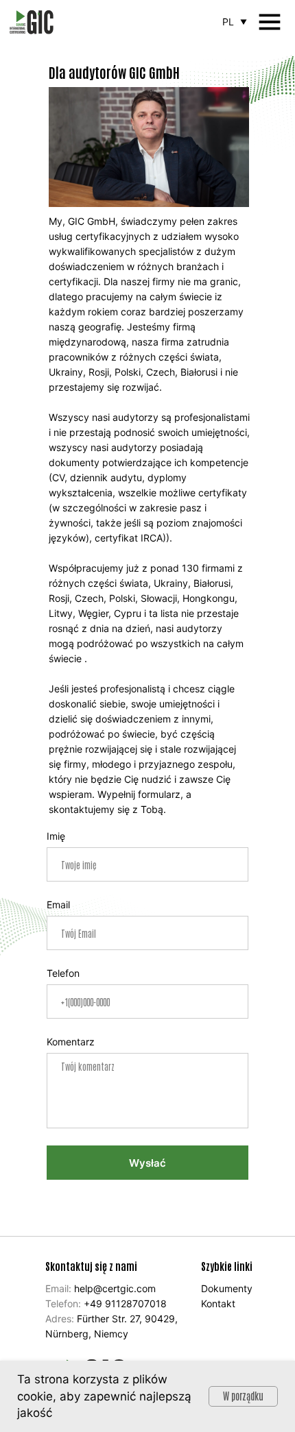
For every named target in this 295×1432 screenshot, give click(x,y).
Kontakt (218, 1303)
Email (58, 904)
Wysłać (147, 1162)
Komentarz (71, 1041)
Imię (56, 836)
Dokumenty (226, 1288)
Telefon (63, 973)
